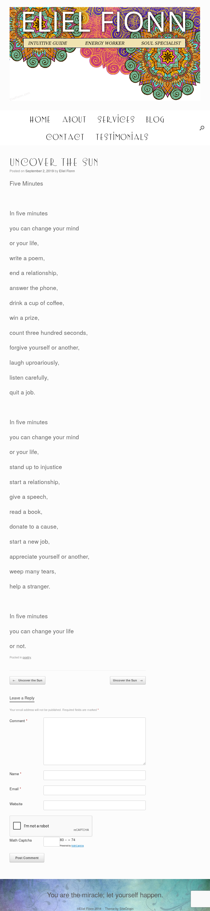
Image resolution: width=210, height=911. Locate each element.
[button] (202, 127)
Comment (18, 720)
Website (16, 803)
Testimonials (121, 137)
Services (116, 119)
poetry (27, 657)
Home (40, 119)
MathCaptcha (77, 845)
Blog (155, 119)
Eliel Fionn (67, 170)
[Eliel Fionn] (105, 54)
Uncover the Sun (27, 680)
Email (15, 788)
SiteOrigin (126, 908)
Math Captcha (21, 840)
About (74, 119)
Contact (65, 137)
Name (15, 773)
